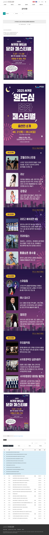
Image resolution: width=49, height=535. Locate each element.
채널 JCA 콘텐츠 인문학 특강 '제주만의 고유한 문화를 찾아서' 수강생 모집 (14, 458)
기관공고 (19, 445)
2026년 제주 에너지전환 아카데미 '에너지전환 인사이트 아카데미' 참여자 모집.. (22, 489)
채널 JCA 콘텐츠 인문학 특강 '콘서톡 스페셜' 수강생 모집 (12, 452)
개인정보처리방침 (5, 529)
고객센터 (5, 4)
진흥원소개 (41, 4)
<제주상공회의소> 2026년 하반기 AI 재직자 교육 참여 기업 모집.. (20, 498)
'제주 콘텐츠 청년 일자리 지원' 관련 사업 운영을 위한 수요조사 (13, 467)
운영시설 (12, 4)
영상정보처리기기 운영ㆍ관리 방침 (12, 529)
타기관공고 (40, 445)
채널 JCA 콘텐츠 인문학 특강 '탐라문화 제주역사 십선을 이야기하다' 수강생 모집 (15, 456)
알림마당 (26, 4)
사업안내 (19, 4)
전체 (8, 445)
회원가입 (42, 1)
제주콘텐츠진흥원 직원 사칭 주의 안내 (10, 465)
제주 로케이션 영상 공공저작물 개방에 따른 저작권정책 (12, 471)
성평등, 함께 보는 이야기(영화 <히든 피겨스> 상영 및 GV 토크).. (20, 484)
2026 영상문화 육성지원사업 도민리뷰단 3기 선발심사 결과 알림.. (20, 507)
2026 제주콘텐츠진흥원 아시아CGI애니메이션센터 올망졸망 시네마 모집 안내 (15, 469)
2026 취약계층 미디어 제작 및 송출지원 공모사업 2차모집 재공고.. (20, 518)
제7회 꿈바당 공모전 (15, 493)
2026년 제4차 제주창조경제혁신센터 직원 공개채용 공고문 (19, 504)
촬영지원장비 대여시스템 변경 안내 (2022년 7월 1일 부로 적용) (13, 473)
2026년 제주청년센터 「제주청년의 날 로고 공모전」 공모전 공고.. (20, 500)
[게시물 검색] (45, 443)
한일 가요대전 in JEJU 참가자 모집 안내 (17, 509)
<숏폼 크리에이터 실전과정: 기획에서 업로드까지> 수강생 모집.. (20, 482)
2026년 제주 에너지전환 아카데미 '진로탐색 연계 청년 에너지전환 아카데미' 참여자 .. (22, 491)
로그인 (39, 1)
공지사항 (16, 13)
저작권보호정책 (19, 529)
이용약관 (23, 529)
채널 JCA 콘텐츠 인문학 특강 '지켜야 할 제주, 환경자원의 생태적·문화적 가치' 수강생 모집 (16, 454)
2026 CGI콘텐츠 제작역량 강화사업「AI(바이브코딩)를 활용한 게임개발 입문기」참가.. (23, 502)
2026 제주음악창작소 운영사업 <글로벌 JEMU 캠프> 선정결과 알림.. (20, 478)
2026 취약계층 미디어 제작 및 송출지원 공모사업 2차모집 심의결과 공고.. (21, 480)
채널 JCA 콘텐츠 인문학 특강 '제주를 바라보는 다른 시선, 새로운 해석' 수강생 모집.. (22, 511)
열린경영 (33, 4)
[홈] (4, 13)
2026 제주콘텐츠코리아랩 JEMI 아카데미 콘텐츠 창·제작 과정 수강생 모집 (14, 460)
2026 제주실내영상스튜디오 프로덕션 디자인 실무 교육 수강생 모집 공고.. (21, 513)
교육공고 (30, 445)
